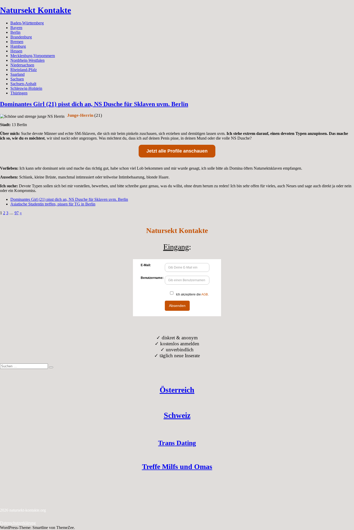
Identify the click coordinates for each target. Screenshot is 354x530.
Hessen (16, 51)
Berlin (15, 32)
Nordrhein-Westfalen (27, 60)
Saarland (17, 74)
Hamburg (18, 46)
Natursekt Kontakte (35, 10)
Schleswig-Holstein (26, 88)
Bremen (16, 41)
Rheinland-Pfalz (23, 69)
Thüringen (18, 93)
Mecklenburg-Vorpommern (32, 55)
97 (17, 213)
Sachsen (17, 79)
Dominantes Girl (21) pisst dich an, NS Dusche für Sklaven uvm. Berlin (94, 104)
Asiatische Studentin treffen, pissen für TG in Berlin (52, 204)
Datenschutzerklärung (18, 523)
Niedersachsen (22, 65)
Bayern (16, 27)
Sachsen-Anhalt (23, 83)
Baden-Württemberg (27, 23)
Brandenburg (21, 37)
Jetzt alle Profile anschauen (177, 151)
